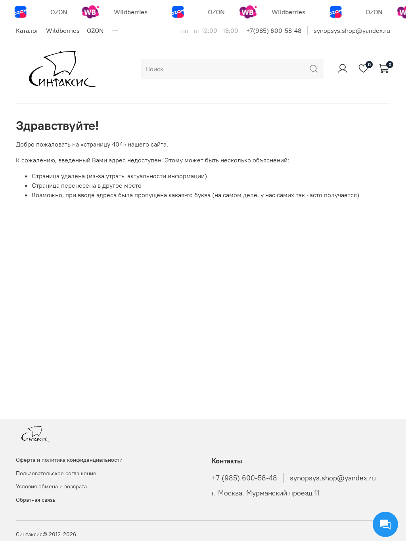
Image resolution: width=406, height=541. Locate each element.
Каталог (27, 30)
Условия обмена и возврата (51, 486)
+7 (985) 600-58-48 (244, 478)
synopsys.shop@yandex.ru (352, 30)
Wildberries (63, 30)
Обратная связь (36, 499)
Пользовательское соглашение (56, 473)
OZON (95, 30)
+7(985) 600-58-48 (273, 30)
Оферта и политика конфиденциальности (69, 459)
